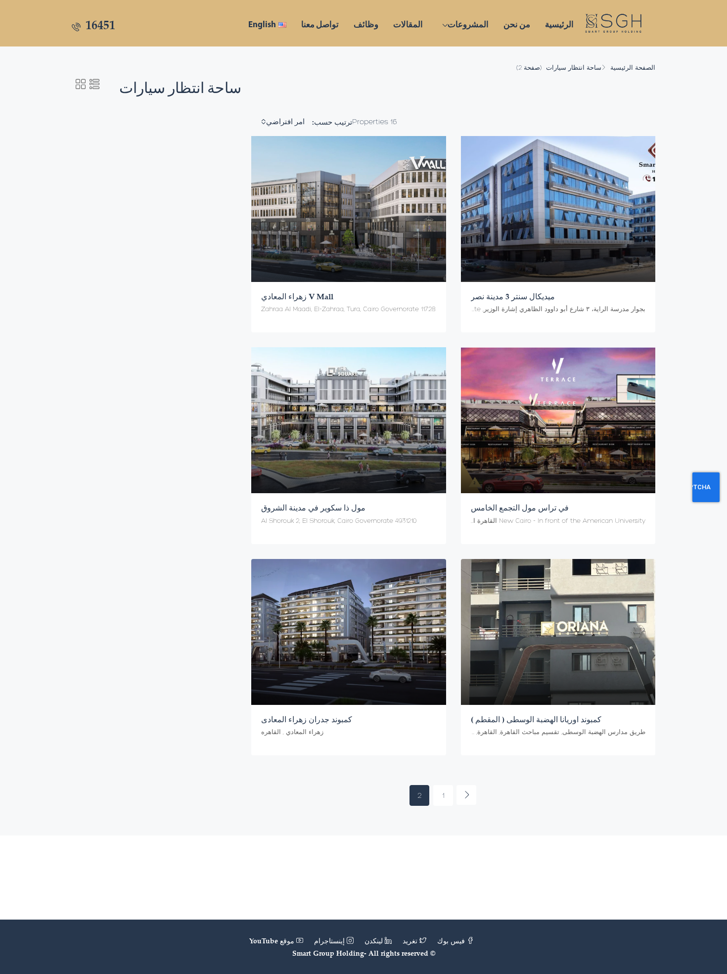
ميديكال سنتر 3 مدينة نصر (513, 296)
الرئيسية (559, 24)
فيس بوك (451, 940)
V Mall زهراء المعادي (297, 296)
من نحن (516, 24)
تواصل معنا (320, 24)
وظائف (366, 24)
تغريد (410, 940)
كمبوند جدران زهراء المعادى (306, 719)
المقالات (408, 24)
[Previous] (466, 795)
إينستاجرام (329, 940)
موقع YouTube (272, 940)
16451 (99, 25)
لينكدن (374, 940)
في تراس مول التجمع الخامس (521, 507)
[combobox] (281, 121)
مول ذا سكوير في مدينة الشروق (313, 507)
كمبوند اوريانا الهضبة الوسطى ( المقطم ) (536, 719)
